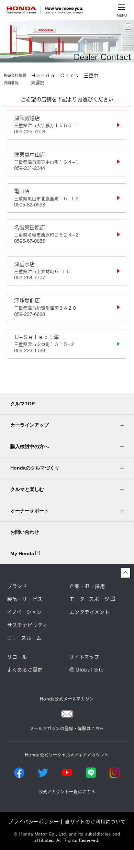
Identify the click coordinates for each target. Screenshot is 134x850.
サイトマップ (84, 657)
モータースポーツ (89, 599)
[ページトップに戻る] (125, 573)
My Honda (22, 553)
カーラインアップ (29, 425)
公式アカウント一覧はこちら (67, 792)
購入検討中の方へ (29, 446)
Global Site (90, 669)
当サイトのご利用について (95, 821)
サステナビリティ (27, 625)
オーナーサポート (29, 510)
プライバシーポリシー (33, 821)
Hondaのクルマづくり (34, 468)
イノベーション (24, 612)
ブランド (17, 586)
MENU (122, 15)
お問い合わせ (24, 532)
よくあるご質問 (25, 669)
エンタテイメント (89, 612)
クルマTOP (22, 403)
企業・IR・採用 (87, 586)
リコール (17, 657)
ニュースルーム (24, 638)
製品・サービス (25, 599)
